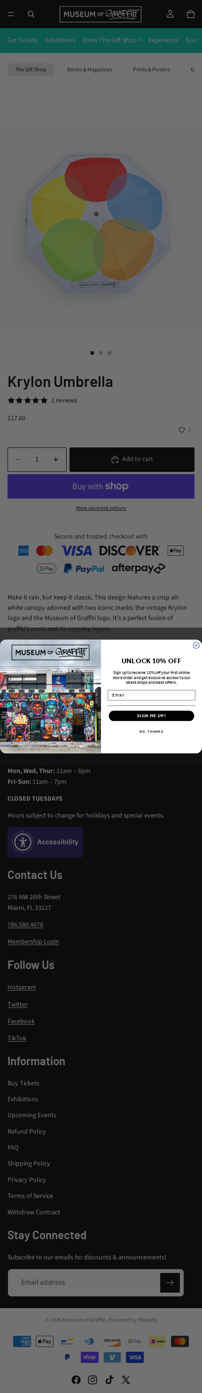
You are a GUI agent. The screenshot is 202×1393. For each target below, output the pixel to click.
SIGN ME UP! (151, 715)
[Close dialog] (196, 645)
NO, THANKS (151, 732)
